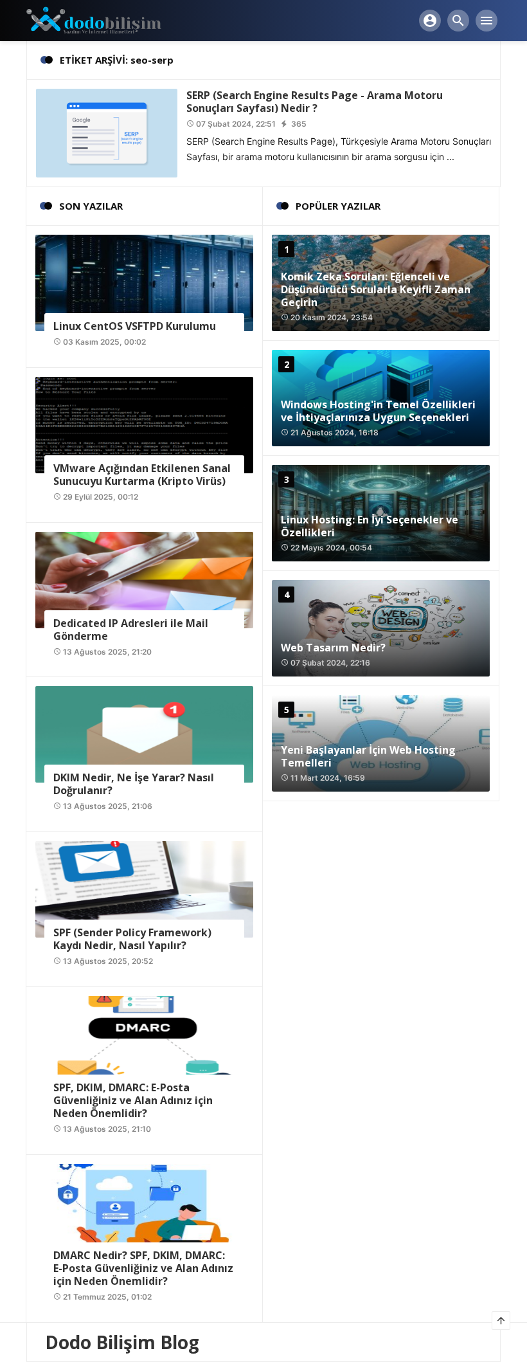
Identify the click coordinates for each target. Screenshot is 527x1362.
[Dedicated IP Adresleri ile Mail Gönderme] (144, 578)
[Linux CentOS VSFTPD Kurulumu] (144, 282)
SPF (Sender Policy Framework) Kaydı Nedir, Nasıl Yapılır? (132, 938)
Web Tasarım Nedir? (333, 647)
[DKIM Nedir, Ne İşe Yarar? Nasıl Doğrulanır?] (144, 733)
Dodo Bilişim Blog (122, 1342)
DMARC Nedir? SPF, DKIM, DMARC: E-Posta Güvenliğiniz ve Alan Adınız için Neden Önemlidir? (143, 1268)
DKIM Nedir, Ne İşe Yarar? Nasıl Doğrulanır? (133, 783)
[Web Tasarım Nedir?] (381, 628)
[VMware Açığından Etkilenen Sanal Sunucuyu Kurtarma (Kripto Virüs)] (144, 424)
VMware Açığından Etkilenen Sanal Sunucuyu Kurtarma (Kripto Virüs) (142, 474)
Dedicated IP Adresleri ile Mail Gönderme (130, 629)
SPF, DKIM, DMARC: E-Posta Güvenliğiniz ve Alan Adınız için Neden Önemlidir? (133, 1100)
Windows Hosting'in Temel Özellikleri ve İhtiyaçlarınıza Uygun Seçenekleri (378, 410)
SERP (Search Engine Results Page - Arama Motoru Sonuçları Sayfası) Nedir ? (314, 101)
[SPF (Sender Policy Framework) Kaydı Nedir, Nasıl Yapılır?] (144, 888)
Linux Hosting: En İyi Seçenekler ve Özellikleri (369, 526)
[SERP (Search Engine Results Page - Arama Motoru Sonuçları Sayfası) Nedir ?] (106, 132)
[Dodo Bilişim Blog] (104, 20)
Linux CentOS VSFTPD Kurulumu (134, 326)
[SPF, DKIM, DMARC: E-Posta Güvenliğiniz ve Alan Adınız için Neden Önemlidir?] (144, 1043)
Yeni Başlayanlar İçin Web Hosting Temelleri (368, 756)
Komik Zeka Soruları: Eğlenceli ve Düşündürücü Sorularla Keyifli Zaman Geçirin (375, 289)
